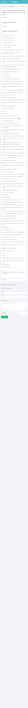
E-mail (2, 295)
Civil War (14, 6)
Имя (2, 290)
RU (4, 2)
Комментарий (4, 300)
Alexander (4, 279)
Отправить (4, 317)
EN (6, 2)
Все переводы (6, 6)
